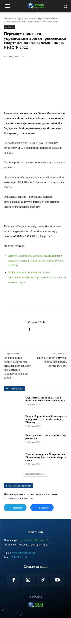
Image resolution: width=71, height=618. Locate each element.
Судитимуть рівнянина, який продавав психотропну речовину (45, 399)
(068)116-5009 (22, 236)
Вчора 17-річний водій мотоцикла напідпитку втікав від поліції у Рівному (46, 419)
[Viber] (54, 296)
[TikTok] (43, 580)
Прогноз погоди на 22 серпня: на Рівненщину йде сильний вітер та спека (45, 457)
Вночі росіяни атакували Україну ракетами (45, 437)
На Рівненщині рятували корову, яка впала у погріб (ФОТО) (52, 361)
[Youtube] (57, 580)
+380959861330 (18, 557)
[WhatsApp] (37, 296)
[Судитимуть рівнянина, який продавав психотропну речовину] (13, 402)
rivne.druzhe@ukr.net (23, 552)
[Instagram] (28, 580)
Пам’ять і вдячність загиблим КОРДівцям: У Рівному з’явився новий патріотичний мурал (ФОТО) (35, 260)
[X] (28, 296)
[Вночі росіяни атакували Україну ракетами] (13, 440)
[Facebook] (19, 296)
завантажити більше (34, 474)
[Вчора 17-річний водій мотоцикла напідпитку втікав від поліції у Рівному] (13, 421)
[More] (63, 296)
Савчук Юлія (36, 322)
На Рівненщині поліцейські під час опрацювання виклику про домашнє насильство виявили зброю (37, 277)
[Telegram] (45, 296)
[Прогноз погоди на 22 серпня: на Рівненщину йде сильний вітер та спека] (13, 459)
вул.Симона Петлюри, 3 (34, 540)
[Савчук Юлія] (17, 330)
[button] (12, 612)
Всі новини (9, 18)
